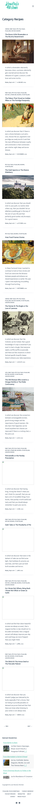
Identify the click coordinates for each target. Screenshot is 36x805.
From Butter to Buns (10, 743)
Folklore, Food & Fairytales (11, 791)
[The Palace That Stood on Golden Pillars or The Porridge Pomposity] (18, 115)
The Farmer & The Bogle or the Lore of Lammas (16, 307)
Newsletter (21, 794)
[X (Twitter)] (16, 803)
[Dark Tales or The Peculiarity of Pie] (18, 540)
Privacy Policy (22, 796)
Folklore (8, 31)
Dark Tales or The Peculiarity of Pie (18, 525)
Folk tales (22, 29)
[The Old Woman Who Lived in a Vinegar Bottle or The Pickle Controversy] (18, 399)
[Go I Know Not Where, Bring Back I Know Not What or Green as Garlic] (18, 608)
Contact (12, 796)
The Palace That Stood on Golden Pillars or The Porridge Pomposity (17, 99)
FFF (17, 29)
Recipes (18, 31)
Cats (6, 372)
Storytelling (26, 94)
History (13, 31)
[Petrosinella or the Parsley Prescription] (18, 473)
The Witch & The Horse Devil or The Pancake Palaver (17, 663)
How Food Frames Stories (14, 237)
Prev (7, 726)
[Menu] (33, 6)
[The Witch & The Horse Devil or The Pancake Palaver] (18, 679)
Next (29, 726)
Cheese (7, 29)
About (29, 794)
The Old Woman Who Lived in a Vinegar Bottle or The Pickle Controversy (17, 382)
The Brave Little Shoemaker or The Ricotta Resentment (16, 35)
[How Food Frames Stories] (18, 252)
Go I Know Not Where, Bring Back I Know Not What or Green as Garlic (17, 590)
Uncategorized (9, 302)
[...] (25, 751)
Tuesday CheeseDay (27, 791)
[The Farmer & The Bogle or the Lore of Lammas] (18, 323)
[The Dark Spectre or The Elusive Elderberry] (18, 187)
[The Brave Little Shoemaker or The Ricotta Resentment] (18, 51)
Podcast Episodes (10, 794)
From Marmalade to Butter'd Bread (15, 757)
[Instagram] (19, 803)
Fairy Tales (13, 29)
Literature (13, 94)
